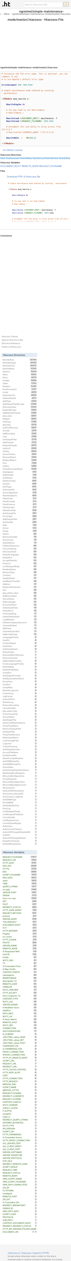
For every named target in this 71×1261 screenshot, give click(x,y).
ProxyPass (19, 681)
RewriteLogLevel (19, 690)
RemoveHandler (19, 536)
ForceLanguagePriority (19, 663)
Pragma (19, 933)
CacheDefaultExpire (19, 823)
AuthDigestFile (19, 719)
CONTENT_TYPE (19, 998)
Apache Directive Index (12, 340)
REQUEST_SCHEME (19, 1099)
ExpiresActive (19, 395)
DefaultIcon (19, 610)
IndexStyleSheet (19, 607)
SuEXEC (19, 835)
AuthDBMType (19, 799)
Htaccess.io (14, 1253)
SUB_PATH (19, 1220)
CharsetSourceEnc (19, 631)
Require (19, 418)
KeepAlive (19, 557)
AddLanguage (19, 601)
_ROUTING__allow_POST (19, 1043)
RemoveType (19, 572)
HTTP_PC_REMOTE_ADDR (19, 1057)
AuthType (19, 486)
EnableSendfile (19, 755)
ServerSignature (19, 492)
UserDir (19, 640)
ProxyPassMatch (19, 725)
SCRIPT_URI (19, 1131)
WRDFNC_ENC (19, 1084)
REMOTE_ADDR (30, 166)
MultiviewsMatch (19, 737)
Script (19, 392)
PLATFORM (19, 1190)
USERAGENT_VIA (19, 1046)
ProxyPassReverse (19, 734)
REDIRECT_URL (19, 1066)
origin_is (19, 1116)
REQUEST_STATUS (19, 1172)
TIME (19, 883)
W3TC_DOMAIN (19, 1105)
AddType (19, 401)
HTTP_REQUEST (19, 1081)
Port (19, 463)
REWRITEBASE (19, 978)
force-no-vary (19, 898)
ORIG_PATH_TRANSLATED (19, 1184)
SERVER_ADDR (19, 919)
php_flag (19, 424)
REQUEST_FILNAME (19, 1093)
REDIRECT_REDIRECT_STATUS (19, 1226)
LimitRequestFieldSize (19, 814)
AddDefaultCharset (19, 412)
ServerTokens (19, 454)
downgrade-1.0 (19, 981)
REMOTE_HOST (19, 1022)
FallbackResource (19, 545)
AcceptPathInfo (19, 560)
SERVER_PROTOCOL (19, 1158)
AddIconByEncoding (19, 660)
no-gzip (19, 889)
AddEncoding (19, 433)
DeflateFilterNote (19, 669)
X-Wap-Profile (19, 969)
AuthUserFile (19, 489)
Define (19, 534)
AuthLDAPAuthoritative (19, 790)
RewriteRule (64, 158)
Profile (19, 957)
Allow (6, 13)
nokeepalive (19, 975)
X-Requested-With (19, 951)
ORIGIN (19, 895)
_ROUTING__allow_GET (19, 1040)
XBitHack (19, 628)
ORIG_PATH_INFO (19, 1211)
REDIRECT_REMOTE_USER (19, 1164)
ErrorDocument (13, 158)
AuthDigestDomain (19, 749)
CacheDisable (19, 708)
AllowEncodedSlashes (19, 758)
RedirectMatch (19, 460)
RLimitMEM (19, 802)
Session (19, 483)
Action (19, 528)
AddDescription (19, 596)
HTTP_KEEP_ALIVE (19, 1072)
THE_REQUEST (19, 922)
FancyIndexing (19, 548)
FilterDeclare (19, 507)
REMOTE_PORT (19, 1196)
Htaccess (26, 1253)
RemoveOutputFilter (19, 728)
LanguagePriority (19, 637)
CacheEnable (19, 817)
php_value (19, 415)
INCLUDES (19, 877)
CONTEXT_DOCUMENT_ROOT (19, 1223)
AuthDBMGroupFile (19, 764)
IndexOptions (19, 542)
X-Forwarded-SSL (19, 1202)
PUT (19, 927)
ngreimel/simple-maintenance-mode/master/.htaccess (41, 13)
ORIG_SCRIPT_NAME (19, 1178)
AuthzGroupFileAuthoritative (19, 770)
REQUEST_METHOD (19, 913)
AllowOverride (19, 510)
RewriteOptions (19, 495)
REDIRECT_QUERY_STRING (19, 1119)
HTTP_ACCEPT (19, 992)
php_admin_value (19, 593)
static (19, 880)
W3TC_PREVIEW (19, 989)
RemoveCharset (19, 657)
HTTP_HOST (19, 862)
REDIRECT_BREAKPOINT (19, 1205)
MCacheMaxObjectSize (19, 781)
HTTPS (19, 868)
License (18, 150)
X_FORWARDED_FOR (19, 1048)
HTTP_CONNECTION (19, 1078)
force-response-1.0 (19, 995)
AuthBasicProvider (19, 581)
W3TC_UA (19, 1016)
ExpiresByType (19, 410)
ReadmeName (19, 569)
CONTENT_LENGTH (19, 1102)
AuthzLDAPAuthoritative (19, 722)
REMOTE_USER (19, 984)
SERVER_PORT (19, 892)
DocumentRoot (19, 604)
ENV (19, 871)
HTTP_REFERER (19, 930)
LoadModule (19, 619)
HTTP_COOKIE (19, 939)
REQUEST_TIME (19, 1170)
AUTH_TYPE (19, 1125)
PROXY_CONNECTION (19, 1051)
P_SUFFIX (19, 1110)
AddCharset (19, 442)
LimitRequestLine (19, 820)
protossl (19, 916)
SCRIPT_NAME (19, 1087)
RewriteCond (39, 158)
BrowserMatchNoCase (19, 655)
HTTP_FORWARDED (19, 1134)
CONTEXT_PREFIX (19, 972)
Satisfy (19, 451)
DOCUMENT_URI (18, 1231)
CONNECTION (19, 1028)
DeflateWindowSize (19, 843)
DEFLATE (19, 865)
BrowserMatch (19, 457)
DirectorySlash (19, 551)
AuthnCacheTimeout (19, 829)
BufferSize (19, 826)
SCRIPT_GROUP (19, 1167)
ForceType (19, 516)
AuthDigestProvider (19, 675)
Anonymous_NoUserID (19, 793)
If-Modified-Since (19, 1007)
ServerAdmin (19, 717)
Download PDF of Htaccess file (23, 176)
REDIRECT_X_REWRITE (19, 1096)
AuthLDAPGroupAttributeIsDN (19, 832)
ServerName (19, 598)
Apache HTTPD (41, 1253)
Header (19, 380)
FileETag (19, 421)
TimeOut (19, 575)
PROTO (19, 942)
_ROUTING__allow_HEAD (19, 1037)
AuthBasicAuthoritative (19, 678)
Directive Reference (11, 343)
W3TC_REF (19, 1025)
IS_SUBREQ (19, 1034)
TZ (19, 963)
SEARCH (19, 1010)
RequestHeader (19, 445)
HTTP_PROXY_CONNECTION (19, 1140)
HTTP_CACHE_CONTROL (19, 1069)
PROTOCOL (19, 1217)
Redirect (19, 386)
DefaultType (19, 652)
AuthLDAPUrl (19, 699)
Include (19, 430)
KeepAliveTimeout (19, 841)
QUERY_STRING (19, 886)
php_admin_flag (19, 711)
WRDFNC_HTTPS (19, 1090)
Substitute (19, 646)
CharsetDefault (19, 625)
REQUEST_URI (19, 860)
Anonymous (19, 539)
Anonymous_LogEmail (19, 796)
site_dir (19, 1187)
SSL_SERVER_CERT (19, 1143)
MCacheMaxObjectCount (19, 784)
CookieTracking (19, 746)
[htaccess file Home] (6, 4)
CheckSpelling (19, 613)
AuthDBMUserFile (19, 761)
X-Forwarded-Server (19, 1137)
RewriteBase (26, 158)
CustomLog (19, 693)
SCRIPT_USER (19, 1214)
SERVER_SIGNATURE (19, 1155)
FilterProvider (19, 501)
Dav (19, 590)
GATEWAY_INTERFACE (19, 1122)
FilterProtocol (19, 504)
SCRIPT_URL (19, 1060)
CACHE (19, 954)
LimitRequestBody (19, 566)
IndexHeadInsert (19, 649)
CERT (19, 1075)
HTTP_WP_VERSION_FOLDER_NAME (19, 1229)
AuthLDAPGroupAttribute (19, 838)
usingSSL (19, 1113)
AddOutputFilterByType (19, 404)
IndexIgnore (19, 472)
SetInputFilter (19, 731)
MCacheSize (19, 787)
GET (19, 901)
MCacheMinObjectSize (19, 776)
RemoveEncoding (19, 705)
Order (19, 383)
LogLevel (19, 743)
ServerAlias (19, 767)
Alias (19, 525)
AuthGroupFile (19, 513)
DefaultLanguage (19, 554)
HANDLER (19, 986)
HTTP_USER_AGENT (19, 910)
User (19, 436)
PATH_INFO (19, 1013)
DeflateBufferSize (19, 805)
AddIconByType (19, 634)
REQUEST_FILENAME (50, 166)
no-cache (19, 936)
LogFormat (19, 696)
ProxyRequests (19, 779)
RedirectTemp (19, 480)
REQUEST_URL (19, 1063)
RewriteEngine (51, 158)
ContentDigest (19, 643)
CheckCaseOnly (19, 714)
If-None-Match (19, 1019)
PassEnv (19, 684)
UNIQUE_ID (19, 1208)
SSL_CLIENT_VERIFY (19, 1146)
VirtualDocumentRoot (19, 469)
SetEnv (19, 466)
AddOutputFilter (19, 519)
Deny (19, 377)
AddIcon (19, 584)
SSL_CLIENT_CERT (19, 1149)
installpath (19, 1193)
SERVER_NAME (19, 945)
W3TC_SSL (19, 1001)
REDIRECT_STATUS (19, 907)
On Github (8, 150)
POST (19, 904)
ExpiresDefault (19, 398)
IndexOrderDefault (19, 616)
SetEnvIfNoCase (19, 427)
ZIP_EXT (19, 1199)
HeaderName (19, 578)
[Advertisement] (35, 39)
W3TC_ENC (19, 960)
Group (19, 531)
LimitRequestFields (19, 811)
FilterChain (19, 498)
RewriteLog (19, 702)
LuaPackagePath (19, 740)
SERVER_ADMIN (19, 1004)
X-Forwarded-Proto (19, 966)
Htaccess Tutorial (10, 336)
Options (19, 371)
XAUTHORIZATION (19, 1031)
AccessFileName (19, 752)
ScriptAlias (19, 687)
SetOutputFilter (19, 439)
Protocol (19, 563)
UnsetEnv (19, 672)
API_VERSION (19, 1128)
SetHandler (19, 522)
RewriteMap (19, 666)
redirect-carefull (19, 1108)
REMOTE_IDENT (19, 1175)
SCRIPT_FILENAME (19, 874)
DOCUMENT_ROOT (10, 166)
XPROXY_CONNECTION (19, 1054)
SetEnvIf (19, 448)
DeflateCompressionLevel (19, 622)
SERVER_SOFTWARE (19, 1152)
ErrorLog (19, 808)
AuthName (19, 477)
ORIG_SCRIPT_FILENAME (19, 1181)
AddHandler (19, 474)
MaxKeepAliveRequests (19, 773)
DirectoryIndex (19, 407)
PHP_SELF (19, 1161)
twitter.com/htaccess (11, 347)
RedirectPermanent (19, 587)
